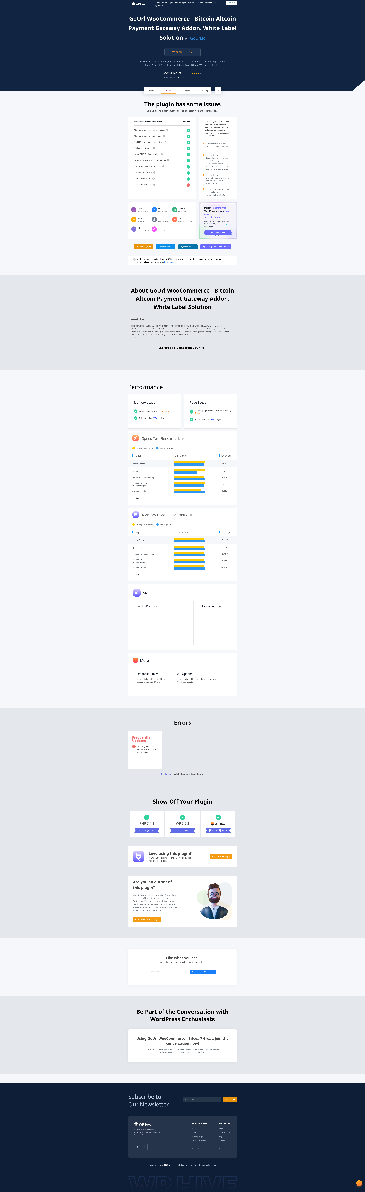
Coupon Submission (199, 1141)
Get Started (231, 3)
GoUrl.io (198, 38)
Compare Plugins (180, 3)
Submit (203, 972)
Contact (221, 1149)
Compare (186, 90)
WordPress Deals (210, 3)
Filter (189, 3)
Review (151, 90)
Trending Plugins (167, 3)
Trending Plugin (197, 1137)
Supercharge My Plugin (148, 919)
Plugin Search (197, 1145)
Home (158, 3)
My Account (159, 6)
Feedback (222, 1141)
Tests (170, 90)
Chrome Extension (198, 1149)
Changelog (203, 90)
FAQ (220, 1145)
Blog (193, 3)
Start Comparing (220, 856)
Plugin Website (164, 247)
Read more (166, 774)
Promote (200, 3)
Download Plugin (143, 247)
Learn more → (170, 262)
